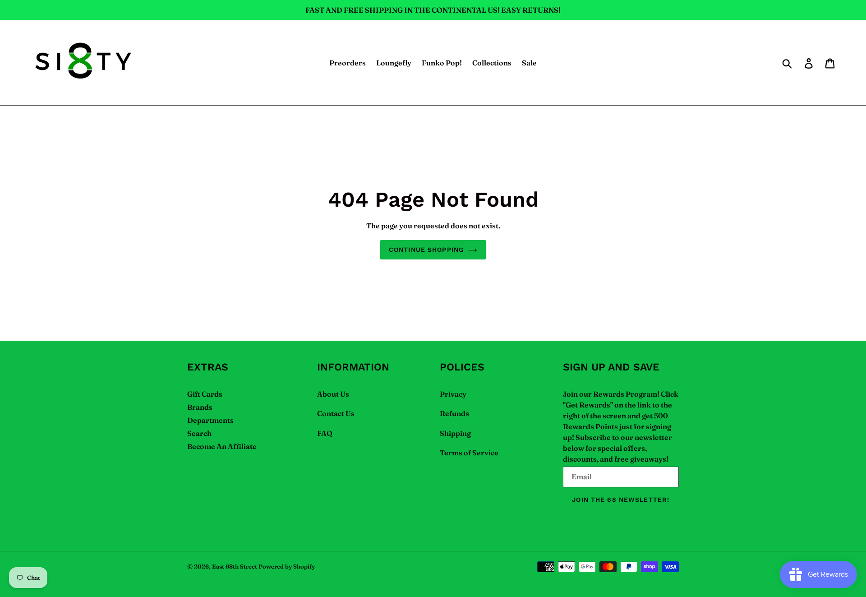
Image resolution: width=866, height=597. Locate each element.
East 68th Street (234, 566)
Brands (199, 407)
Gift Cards (204, 393)
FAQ (324, 433)
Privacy (453, 393)
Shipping (455, 433)
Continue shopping (426, 249)
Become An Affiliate (222, 446)
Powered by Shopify (286, 566)
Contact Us (336, 413)
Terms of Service (469, 452)
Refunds (454, 413)
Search (199, 433)
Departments (210, 420)
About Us (333, 393)
